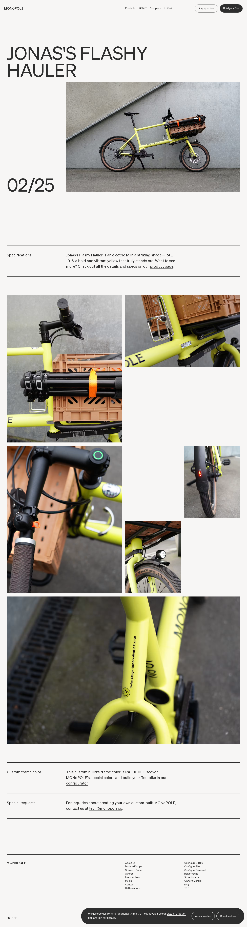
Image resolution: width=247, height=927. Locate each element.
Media (128, 881)
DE (15, 918)
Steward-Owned (134, 870)
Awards (129, 874)
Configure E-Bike (193, 863)
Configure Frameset (195, 870)
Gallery (143, 8)
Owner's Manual (192, 881)
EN (8, 918)
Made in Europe (133, 866)
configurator (77, 783)
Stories (168, 8)
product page (161, 266)
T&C (186, 888)
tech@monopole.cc (105, 809)
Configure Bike (192, 866)
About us (130, 863)
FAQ (186, 885)
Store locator (191, 877)
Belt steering (191, 874)
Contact (129, 885)
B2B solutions (132, 888)
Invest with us (132, 877)
